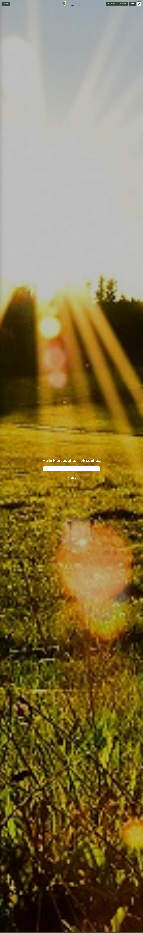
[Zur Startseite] (71, 3)
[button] (6, 4)
